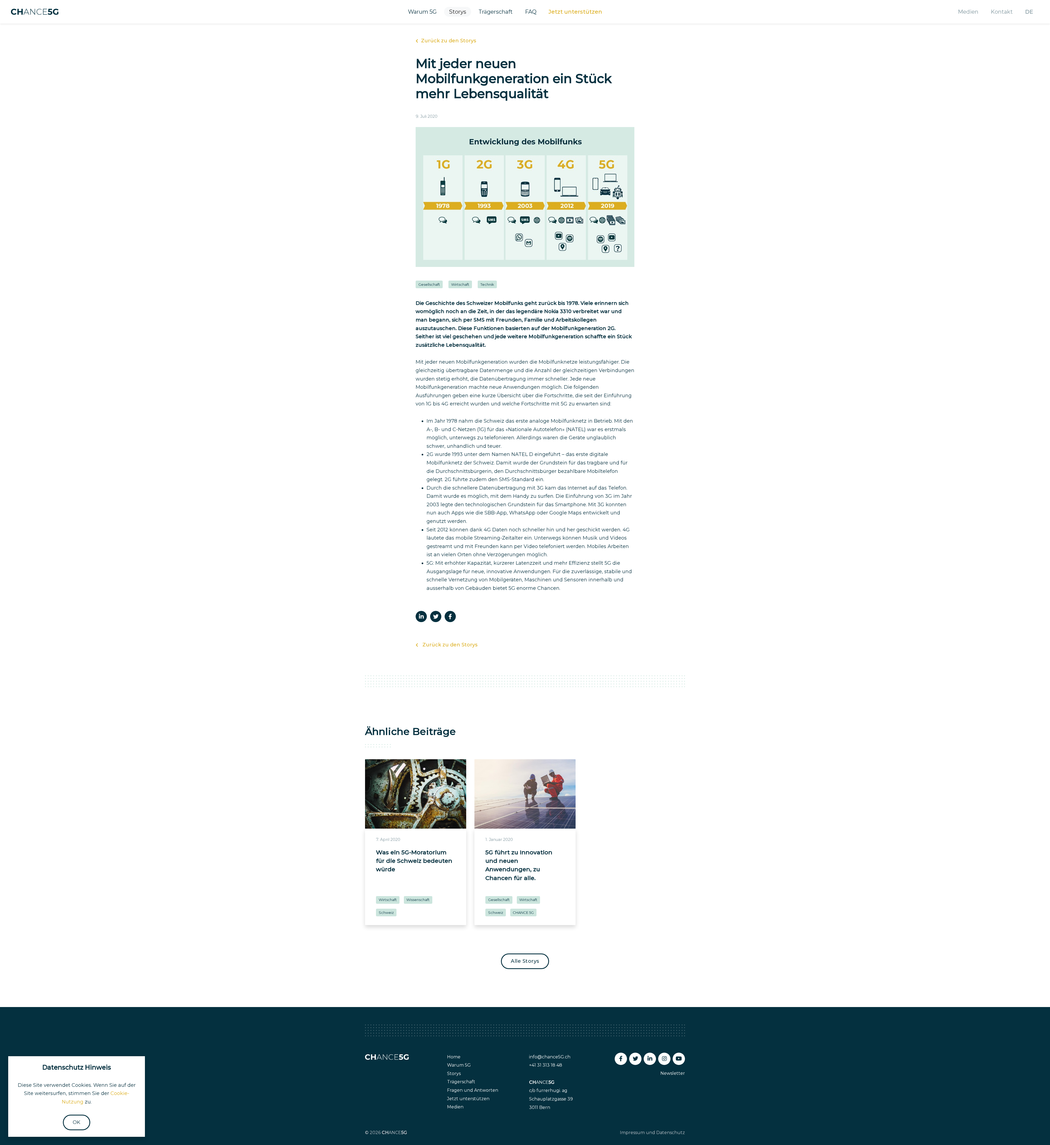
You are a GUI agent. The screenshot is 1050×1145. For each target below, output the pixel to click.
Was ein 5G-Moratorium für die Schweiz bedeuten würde (414, 861)
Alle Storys (525, 961)
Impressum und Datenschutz (652, 1132)
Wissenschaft (418, 899)
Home (453, 1056)
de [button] (1029, 11)
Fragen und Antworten (472, 1090)
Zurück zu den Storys (448, 41)
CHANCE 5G (523, 912)
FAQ (530, 11)
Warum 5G (422, 11)
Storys (457, 11)
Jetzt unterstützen (575, 11)
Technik (487, 284)
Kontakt (1002, 11)
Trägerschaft (496, 11)
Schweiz (386, 912)
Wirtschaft (460, 284)
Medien (968, 11)
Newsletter (672, 1073)
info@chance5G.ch (549, 1056)
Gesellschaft (429, 284)
